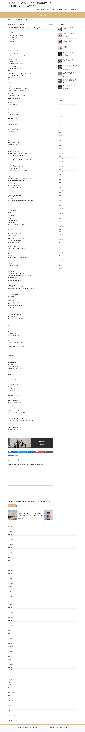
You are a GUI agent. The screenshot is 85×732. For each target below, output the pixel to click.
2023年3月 (61, 210)
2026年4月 (61, 135)
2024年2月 (61, 184)
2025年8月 (61, 153)
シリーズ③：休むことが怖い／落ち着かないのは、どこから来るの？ (69, 73)
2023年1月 (61, 213)
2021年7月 (61, 257)
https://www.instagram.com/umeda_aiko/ (17, 55)
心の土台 (51, 24)
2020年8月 (61, 276)
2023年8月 (61, 197)
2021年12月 (61, 244)
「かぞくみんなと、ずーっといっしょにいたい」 (23, 515)
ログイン (12, 713)
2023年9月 (61, 195)
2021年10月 (61, 250)
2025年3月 (61, 166)
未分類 (60, 121)
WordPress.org (13, 720)
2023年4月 (61, 208)
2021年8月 (61, 255)
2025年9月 (61, 151)
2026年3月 (61, 137)
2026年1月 (61, 140)
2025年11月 (61, 145)
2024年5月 (61, 182)
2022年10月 (61, 221)
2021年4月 (61, 265)
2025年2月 (61, 169)
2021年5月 (61, 263)
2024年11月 (61, 177)
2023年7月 (61, 200)
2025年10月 (61, 148)
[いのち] (12, 512)
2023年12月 (61, 187)
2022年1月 (61, 242)
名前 (9, 484)
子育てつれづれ (62, 111)
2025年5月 (61, 161)
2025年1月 (61, 171)
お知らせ (10, 679)
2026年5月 (61, 132)
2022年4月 (61, 237)
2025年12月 (61, 143)
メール (10, 489)
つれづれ (60, 100)
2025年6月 (61, 158)
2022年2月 (61, 239)
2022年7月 (61, 229)
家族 (59, 113)
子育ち (60, 108)
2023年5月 (61, 205)
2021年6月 (61, 260)
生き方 (60, 126)
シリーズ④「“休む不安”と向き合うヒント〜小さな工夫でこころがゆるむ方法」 (70, 67)
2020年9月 (61, 273)
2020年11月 (61, 270)
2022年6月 (61, 231)
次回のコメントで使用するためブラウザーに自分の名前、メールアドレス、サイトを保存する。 (30, 501)
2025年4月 (61, 164)
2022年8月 (61, 226)
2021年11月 (61, 247)
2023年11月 (61, 190)
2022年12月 (61, 216)
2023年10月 (61, 192)
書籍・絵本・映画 (62, 118)
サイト (9, 495)
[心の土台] (48, 512)
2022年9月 (61, 223)
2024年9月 (61, 179)
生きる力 (60, 124)
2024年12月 (61, 174)
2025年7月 (61, 156)
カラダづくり (61, 103)
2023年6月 (61, 203)
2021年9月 (61, 252)
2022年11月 (61, 218)
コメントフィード (14, 717)
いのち (60, 95)
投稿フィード (13, 715)
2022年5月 (61, 234)
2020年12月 (61, 268)
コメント (10, 467)
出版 (59, 105)
